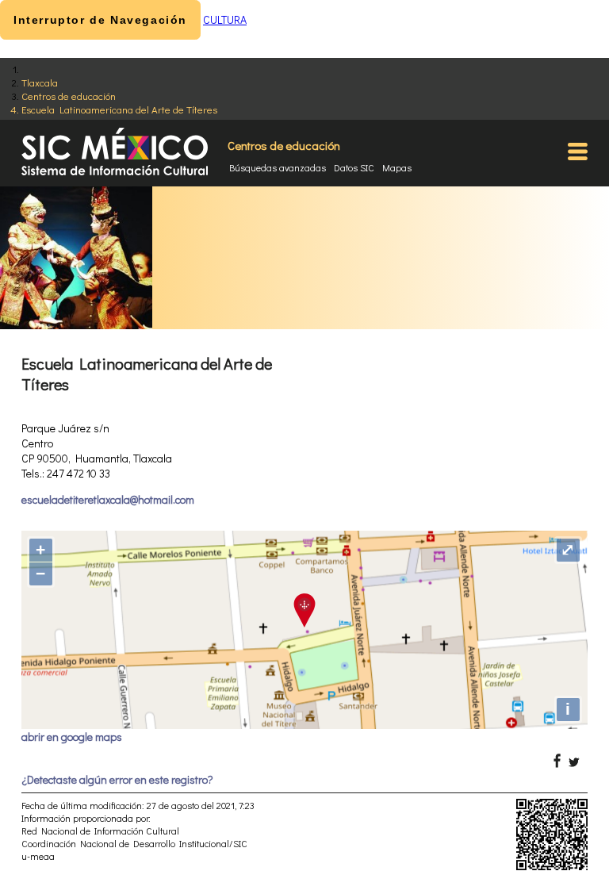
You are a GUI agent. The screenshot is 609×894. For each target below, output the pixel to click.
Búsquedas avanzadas (277, 167)
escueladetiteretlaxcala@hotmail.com (107, 499)
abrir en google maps (71, 736)
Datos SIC (354, 167)
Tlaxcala (39, 82)
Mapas (397, 167)
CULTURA (225, 19)
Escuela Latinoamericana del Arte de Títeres (119, 109)
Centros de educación (68, 95)
